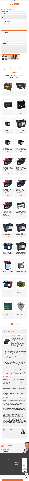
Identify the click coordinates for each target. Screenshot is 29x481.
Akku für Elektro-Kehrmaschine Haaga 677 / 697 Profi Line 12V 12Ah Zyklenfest (21, 93)
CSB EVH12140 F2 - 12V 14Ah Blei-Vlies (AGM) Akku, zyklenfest (21, 290)
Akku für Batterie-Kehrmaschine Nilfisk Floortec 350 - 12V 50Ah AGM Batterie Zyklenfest (8, 93)
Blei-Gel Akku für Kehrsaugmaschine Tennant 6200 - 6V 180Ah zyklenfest (8, 272)
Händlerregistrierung (10, 460)
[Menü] (4, 7)
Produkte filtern (15, 72)
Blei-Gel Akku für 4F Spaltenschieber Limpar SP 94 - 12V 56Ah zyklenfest (21, 212)
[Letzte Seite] (23, 75)
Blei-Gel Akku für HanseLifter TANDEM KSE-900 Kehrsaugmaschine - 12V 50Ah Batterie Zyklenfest (8, 253)
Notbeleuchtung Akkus (5, 11)
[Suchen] (19, 7)
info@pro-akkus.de (12, 0)
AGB (15, 461)
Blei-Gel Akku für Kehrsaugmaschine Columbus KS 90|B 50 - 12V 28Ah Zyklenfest (21, 253)
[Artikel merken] (12, 82)
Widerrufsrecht (17, 462)
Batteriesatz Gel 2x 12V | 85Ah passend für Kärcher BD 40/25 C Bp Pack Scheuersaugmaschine (8, 168)
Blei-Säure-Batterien (9, 418)
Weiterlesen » (8, 69)
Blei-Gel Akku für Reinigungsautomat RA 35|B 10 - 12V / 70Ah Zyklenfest (21, 272)
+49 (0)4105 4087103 (18, 0)
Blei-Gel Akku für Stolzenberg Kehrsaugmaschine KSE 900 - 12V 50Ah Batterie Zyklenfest (7, 291)
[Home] (1, 9)
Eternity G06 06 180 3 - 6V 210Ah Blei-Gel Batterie (20, 313)
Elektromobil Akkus (6, 23)
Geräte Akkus (4, 43)
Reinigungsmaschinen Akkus (7, 30)
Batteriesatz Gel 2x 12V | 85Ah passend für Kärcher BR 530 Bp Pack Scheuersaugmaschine (8, 190)
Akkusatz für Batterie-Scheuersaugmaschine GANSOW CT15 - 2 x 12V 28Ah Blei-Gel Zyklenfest (20, 130)
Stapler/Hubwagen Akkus (7, 21)
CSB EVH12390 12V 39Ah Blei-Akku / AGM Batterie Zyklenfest (8, 313)
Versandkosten (14, 475)
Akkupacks (3, 13)
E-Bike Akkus (5, 19)
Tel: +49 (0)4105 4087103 (3, 463)
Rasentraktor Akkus (6, 28)
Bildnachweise (17, 468)
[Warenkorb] (26, 7)
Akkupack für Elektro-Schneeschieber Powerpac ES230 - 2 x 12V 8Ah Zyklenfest (8, 111)
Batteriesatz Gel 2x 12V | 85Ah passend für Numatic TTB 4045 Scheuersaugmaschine (7, 212)
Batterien (3, 47)
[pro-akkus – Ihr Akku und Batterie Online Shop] (14, 4)
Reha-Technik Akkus (6, 39)
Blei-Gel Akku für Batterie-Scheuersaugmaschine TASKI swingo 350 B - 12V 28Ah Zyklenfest (8, 234)
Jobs (15, 465)
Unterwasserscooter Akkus (7, 41)
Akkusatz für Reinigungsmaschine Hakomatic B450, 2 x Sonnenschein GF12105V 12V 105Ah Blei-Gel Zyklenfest (21, 149)
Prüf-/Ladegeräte (4, 45)
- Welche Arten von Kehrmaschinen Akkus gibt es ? (9, 331)
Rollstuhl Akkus (6, 32)
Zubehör (3, 49)
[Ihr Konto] (22, 7)
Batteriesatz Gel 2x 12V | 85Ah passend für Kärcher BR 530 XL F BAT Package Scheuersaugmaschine (21, 190)
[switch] (26, 477)
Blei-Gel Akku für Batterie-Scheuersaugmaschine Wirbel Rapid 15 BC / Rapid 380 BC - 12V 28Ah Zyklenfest (21, 234)
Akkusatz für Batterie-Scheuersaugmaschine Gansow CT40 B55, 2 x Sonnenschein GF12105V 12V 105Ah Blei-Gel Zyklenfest (8, 149)
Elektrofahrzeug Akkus (5, 17)
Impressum (16, 458)
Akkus (3, 15)
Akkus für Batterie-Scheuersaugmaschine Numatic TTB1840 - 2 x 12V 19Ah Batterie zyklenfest (20, 111)
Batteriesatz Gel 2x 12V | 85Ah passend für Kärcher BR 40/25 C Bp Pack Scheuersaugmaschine (21, 168)
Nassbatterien (6, 369)
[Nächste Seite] (21, 75)
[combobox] (12, 7)
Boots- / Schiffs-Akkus (6, 34)
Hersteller (3, 51)
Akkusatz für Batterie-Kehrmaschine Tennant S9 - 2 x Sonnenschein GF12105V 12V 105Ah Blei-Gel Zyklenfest (8, 130)
